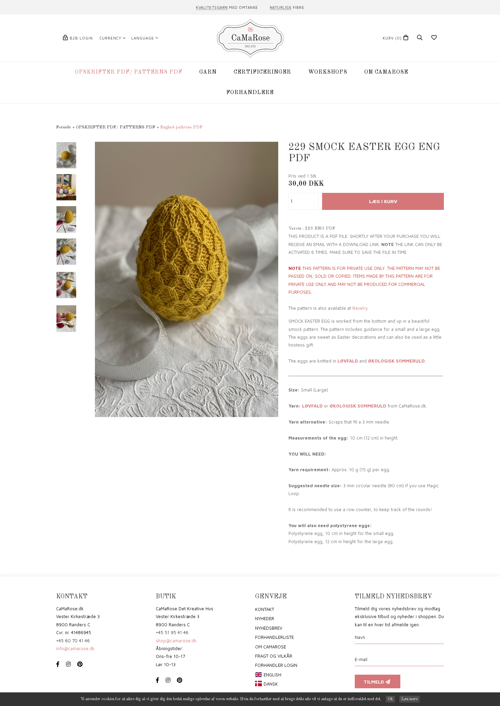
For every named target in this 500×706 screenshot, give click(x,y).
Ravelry (360, 308)
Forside (63, 127)
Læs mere (409, 699)
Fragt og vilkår (273, 656)
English (272, 674)
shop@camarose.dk (176, 640)
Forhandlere (250, 92)
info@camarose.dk (75, 648)
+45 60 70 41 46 (73, 640)
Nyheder (264, 618)
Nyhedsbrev (268, 628)
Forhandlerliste (274, 637)
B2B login (81, 38)
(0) (392, 38)
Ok (390, 699)
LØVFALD (347, 361)
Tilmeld (374, 682)
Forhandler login (276, 665)
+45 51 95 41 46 (172, 632)
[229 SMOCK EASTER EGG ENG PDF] (186, 279)
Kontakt (264, 609)
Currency (110, 38)
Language (142, 38)
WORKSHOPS (327, 72)
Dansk (271, 684)
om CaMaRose (270, 646)
